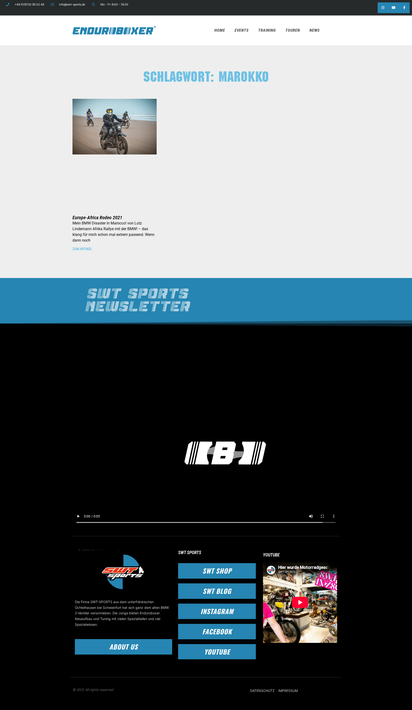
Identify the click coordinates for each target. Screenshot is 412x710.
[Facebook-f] (404, 7)
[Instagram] (383, 7)
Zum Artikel (82, 249)
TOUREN (292, 30)
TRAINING (267, 30)
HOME (219, 30)
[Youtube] (393, 7)
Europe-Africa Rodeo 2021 (97, 217)
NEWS (314, 30)
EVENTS (242, 30)
